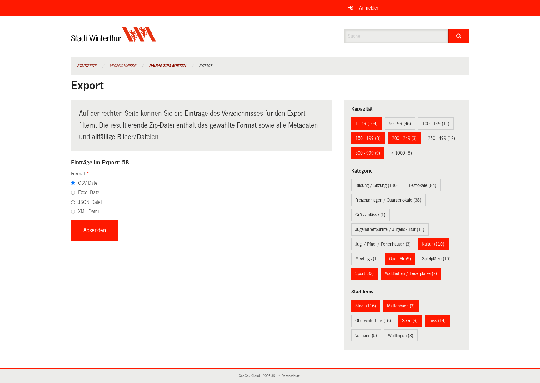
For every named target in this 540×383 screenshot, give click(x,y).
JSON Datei (90, 202)
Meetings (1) (366, 258)
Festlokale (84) (422, 185)
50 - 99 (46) (400, 123)
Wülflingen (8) (400, 335)
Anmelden (369, 8)
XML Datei (88, 211)
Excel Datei (89, 192)
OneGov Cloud (250, 376)
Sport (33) (364, 273)
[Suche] (458, 36)
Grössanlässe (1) (370, 214)
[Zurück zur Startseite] (113, 39)
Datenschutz (292, 376)
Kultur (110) (433, 244)
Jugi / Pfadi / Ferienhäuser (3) (383, 244)
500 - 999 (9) (367, 152)
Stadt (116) (365, 305)
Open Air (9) (400, 258)
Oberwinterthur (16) (373, 320)
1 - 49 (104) (366, 123)
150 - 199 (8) (368, 138)
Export (205, 66)
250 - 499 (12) (441, 138)
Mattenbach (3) (401, 305)
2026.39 (269, 376)
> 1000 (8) (401, 152)
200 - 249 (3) (404, 138)
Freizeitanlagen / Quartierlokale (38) (388, 200)
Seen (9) (410, 320)
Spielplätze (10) (436, 258)
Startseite (87, 66)
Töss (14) (437, 320)
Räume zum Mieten (167, 66)
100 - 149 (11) (435, 123)
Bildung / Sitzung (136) (376, 185)
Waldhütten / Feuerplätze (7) (411, 273)
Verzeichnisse (123, 66)
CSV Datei (88, 183)
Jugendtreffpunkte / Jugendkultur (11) (389, 229)
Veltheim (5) (366, 335)
